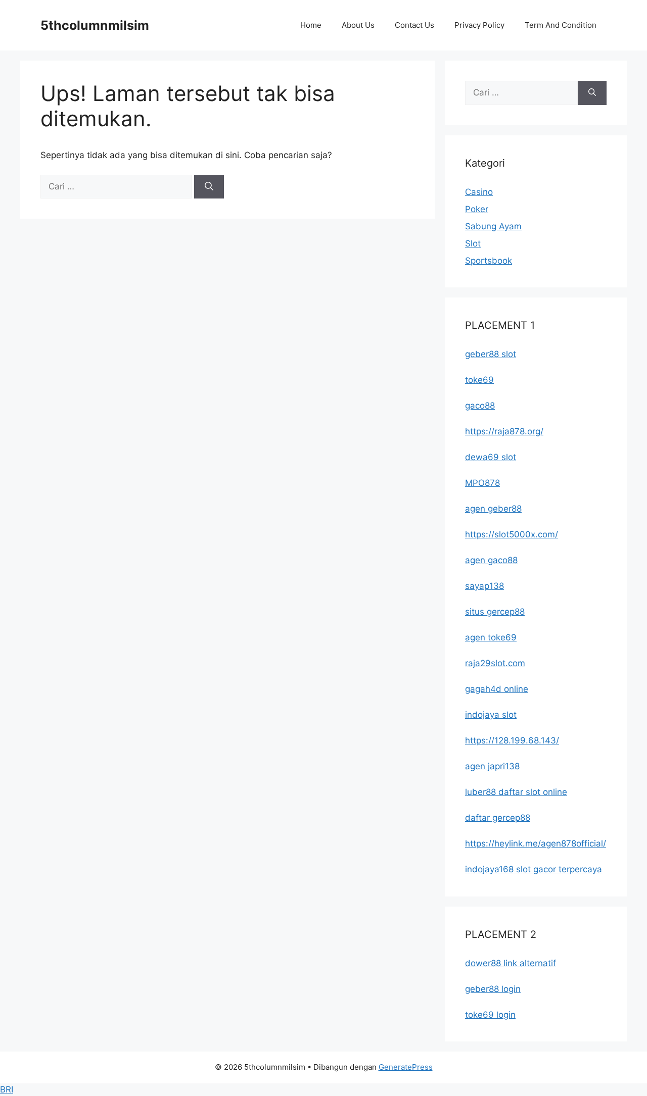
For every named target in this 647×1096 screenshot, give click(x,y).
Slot (473, 243)
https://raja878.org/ (504, 431)
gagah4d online (496, 689)
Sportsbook (488, 261)
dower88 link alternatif (510, 963)
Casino (479, 192)
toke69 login (490, 1015)
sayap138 (484, 586)
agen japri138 (492, 766)
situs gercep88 (495, 612)
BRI (6, 1089)
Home (310, 25)
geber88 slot (490, 354)
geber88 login (493, 989)
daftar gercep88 (497, 818)
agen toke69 (491, 637)
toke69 (479, 380)
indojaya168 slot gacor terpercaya (533, 869)
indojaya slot (491, 715)
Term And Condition (560, 25)
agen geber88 (493, 509)
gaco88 (480, 406)
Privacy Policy (479, 25)
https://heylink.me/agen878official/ (535, 843)
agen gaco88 (491, 560)
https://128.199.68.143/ (512, 740)
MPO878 (482, 483)
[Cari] (209, 187)
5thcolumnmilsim (94, 25)
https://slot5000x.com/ (511, 534)
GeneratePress (406, 1067)
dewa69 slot (490, 457)
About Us (358, 25)
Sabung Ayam (493, 226)
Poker (476, 209)
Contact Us (414, 25)
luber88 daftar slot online (516, 792)
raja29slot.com (495, 663)
